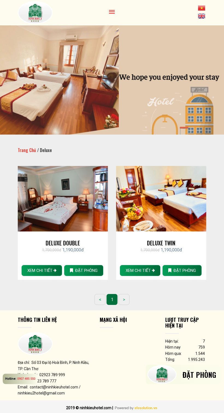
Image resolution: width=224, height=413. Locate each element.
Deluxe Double (63, 243)
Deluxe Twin (161, 243)
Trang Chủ (27, 150)
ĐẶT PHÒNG (85, 270)
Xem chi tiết (40, 270)
